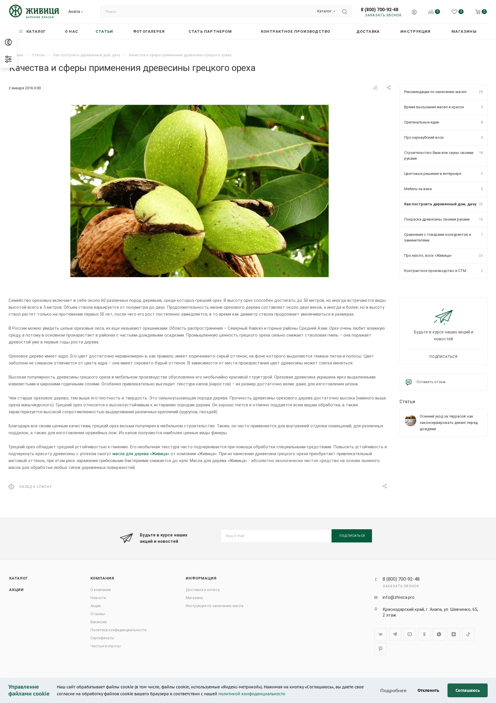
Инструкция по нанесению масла (214, 606)
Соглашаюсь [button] (468, 690)
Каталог (18, 578)
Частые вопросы (105, 646)
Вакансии (98, 622)
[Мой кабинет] (414, 12)
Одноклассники (424, 634)
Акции (16, 590)
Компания (102, 578)
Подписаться (443, 357)
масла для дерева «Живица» (141, 453)
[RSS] (375, 87)
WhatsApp (439, 634)
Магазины (194, 598)
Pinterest (380, 649)
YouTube (410, 634)
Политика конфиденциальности (118, 630)
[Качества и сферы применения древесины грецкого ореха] (199, 191)
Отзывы (97, 614)
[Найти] (345, 11)
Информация (201, 578)
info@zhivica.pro (398, 597)
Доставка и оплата (203, 590)
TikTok (468, 634)
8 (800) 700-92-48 (379, 9)
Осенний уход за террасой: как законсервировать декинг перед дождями (449, 422)
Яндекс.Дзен (453, 634)
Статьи (407, 401)
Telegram (395, 634)
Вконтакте (380, 634)
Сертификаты (102, 638)
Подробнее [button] (393, 690)
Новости (98, 598)
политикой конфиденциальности (251, 693)
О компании (100, 590)
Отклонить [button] (428, 690)
